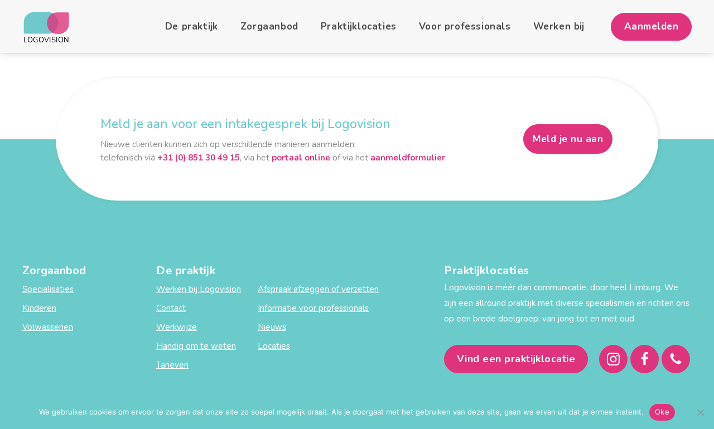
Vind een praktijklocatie (516, 358)
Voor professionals (465, 26)
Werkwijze (176, 327)
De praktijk (191, 26)
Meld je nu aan (568, 139)
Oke (662, 411)
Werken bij (559, 26)
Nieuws (272, 327)
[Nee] (700, 412)
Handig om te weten (196, 346)
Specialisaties (48, 289)
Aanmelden (651, 26)
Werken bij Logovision (198, 289)
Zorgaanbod (269, 26)
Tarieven (172, 364)
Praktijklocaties (359, 26)
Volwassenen (47, 327)
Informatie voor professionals (313, 308)
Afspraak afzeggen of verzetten (318, 289)
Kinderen (39, 308)
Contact (171, 308)
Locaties (274, 346)
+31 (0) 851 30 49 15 (198, 157)
